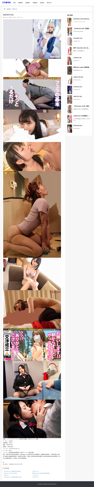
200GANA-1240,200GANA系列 (10, 473)
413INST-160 (77, 57)
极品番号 (28, 2)
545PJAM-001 (77, 125)
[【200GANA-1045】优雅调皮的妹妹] (69, 110)
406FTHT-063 (77, 96)
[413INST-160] (69, 62)
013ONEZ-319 (35, 477)
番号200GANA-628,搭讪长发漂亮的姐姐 (40, 473)
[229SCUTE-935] (69, 81)
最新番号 (20, 2)
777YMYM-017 (35, 475)
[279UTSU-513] (69, 91)
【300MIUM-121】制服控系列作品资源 (12, 471)
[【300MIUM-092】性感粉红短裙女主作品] (69, 33)
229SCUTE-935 (78, 77)
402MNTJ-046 (35, 471)
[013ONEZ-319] (69, 42)
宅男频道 (35, 2)
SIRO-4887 (6, 475)
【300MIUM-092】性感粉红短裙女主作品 (12, 477)
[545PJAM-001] (69, 130)
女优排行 (42, 2)
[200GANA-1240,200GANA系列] (69, 23)
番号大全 (49, 2)
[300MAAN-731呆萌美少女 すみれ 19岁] (69, 120)
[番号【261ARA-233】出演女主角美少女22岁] (69, 52)
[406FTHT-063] (69, 101)
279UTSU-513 (77, 87)
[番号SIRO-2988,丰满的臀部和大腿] (69, 71)
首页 (14, 2)
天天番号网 (6, 2)
